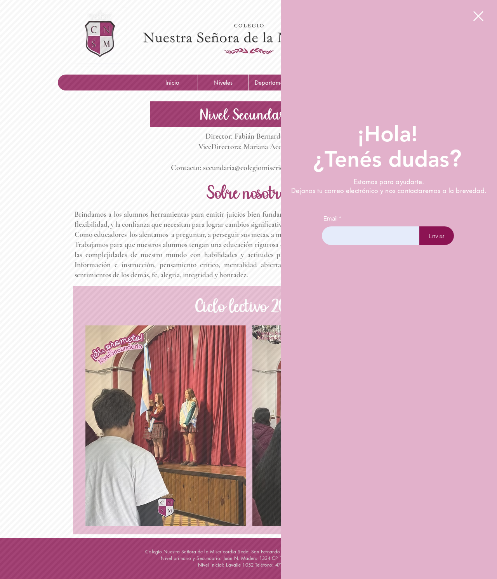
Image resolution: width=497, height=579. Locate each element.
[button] (478, 16)
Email (330, 218)
